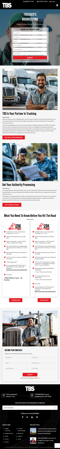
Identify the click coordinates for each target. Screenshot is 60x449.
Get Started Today (12, 205)
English (53, 1)
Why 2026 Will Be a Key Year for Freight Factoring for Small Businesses (47, 440)
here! (38, 60)
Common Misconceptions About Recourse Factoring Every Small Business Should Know (47, 431)
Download (15, 300)
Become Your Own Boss (13, 137)
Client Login (43, 1)
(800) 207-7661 (29, 1)
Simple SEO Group (51, 447)
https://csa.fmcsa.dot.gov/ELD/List (17, 269)
